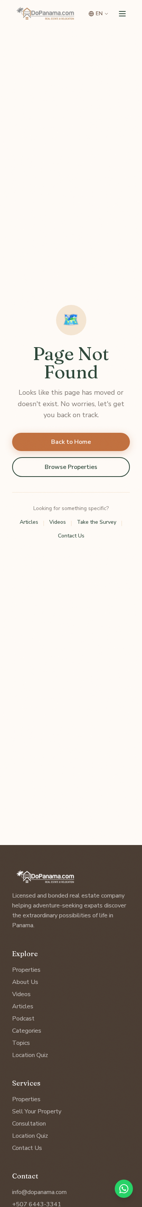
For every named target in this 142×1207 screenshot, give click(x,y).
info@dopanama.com (39, 1192)
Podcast (23, 1018)
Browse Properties (71, 467)
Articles (29, 522)
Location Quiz (30, 1055)
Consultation (29, 1123)
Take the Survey (96, 522)
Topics (21, 1043)
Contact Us (71, 535)
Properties (26, 970)
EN (99, 13)
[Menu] (122, 13)
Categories (26, 1031)
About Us (25, 982)
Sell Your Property (36, 1111)
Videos (57, 522)
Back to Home (71, 442)
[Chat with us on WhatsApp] (124, 1189)
